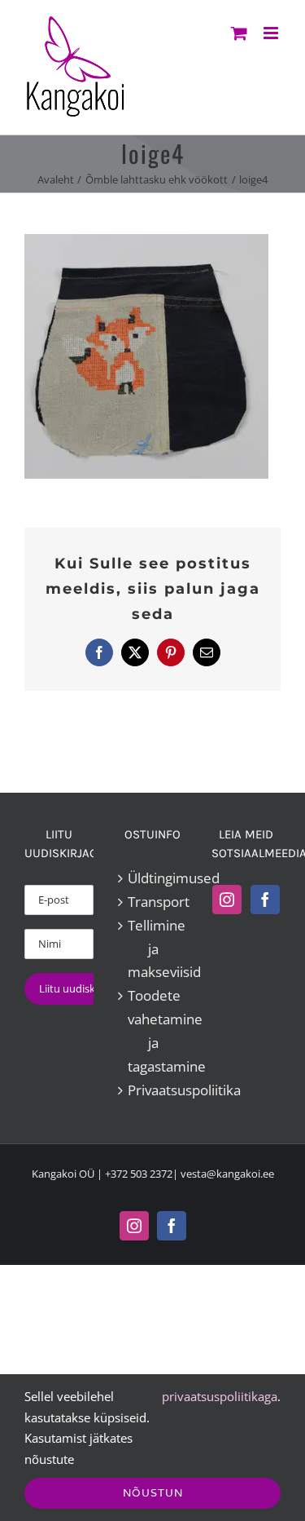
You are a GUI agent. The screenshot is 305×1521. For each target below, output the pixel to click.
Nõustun (153, 1493)
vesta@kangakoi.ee (227, 1173)
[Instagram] (227, 899)
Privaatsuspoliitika (153, 1090)
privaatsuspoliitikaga (219, 1396)
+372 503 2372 (138, 1173)
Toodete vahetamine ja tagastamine (153, 1031)
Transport (153, 901)
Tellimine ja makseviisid (153, 949)
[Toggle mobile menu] (272, 33)
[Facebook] (265, 899)
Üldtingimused (153, 878)
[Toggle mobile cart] (239, 33)
